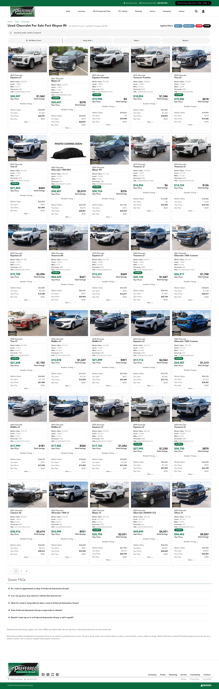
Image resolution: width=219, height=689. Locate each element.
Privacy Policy (194, 679)
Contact (181, 11)
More (26, 122)
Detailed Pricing (26, 104)
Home (68, 11)
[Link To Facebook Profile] (43, 674)
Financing (138, 11)
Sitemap (183, 679)
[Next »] (26, 571)
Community (167, 11)
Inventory (81, 11)
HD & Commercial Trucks (102, 11)
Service (152, 11)
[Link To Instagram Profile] (57, 674)
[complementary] (211, 681)
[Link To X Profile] (48, 674)
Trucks (162, 675)
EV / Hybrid (123, 11)
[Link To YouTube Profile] (53, 674)
